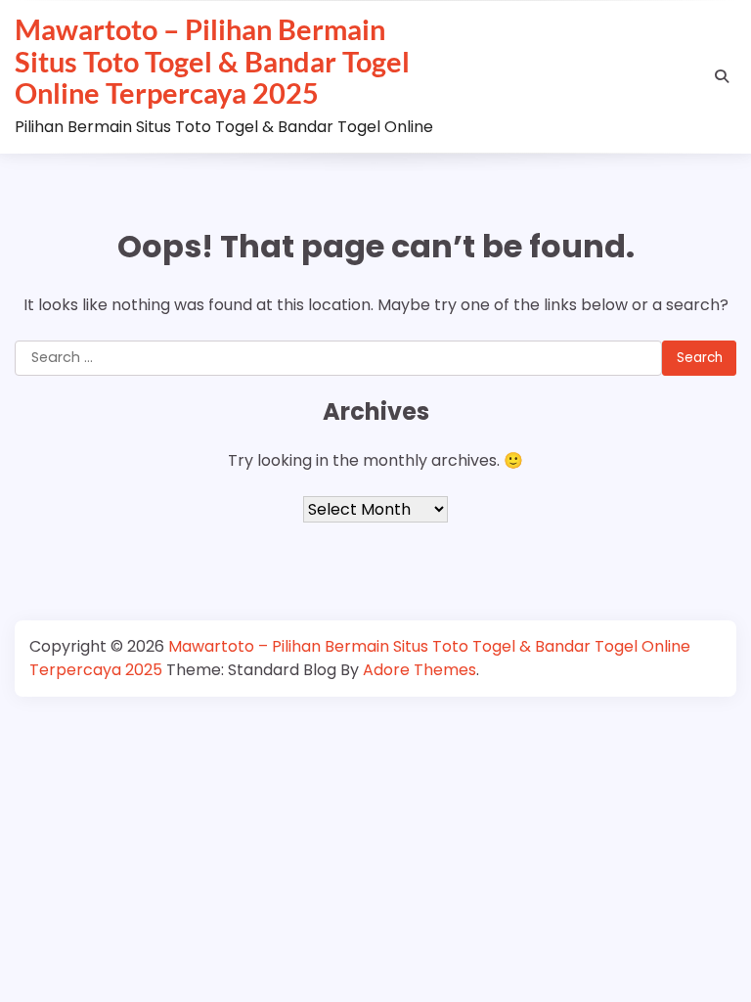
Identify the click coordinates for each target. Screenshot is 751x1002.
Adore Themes (419, 670)
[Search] (721, 76)
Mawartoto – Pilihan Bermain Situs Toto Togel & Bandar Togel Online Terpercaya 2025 (212, 61)
